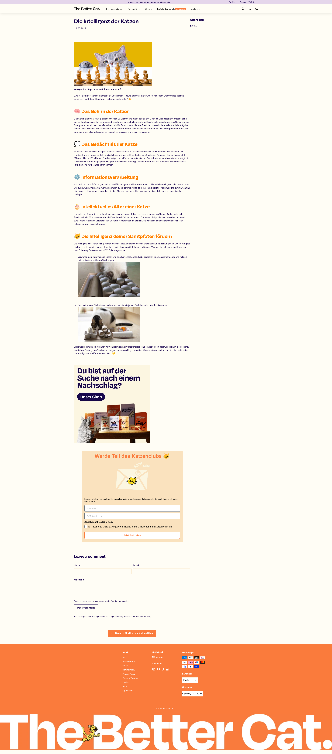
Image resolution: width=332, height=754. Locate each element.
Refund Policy (129, 669)
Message (79, 579)
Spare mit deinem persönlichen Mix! (149, 2)
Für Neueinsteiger (114, 9)
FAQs (125, 665)
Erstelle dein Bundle (171, 9)
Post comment (86, 607)
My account (128, 690)
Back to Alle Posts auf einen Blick (134, 633)
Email (136, 565)
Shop (147, 9)
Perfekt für (133, 9)
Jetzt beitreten (132, 535)
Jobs (125, 686)
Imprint (126, 682)
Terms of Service (139, 616)
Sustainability (129, 661)
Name (77, 565)
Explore (194, 9)
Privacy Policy (123, 616)
